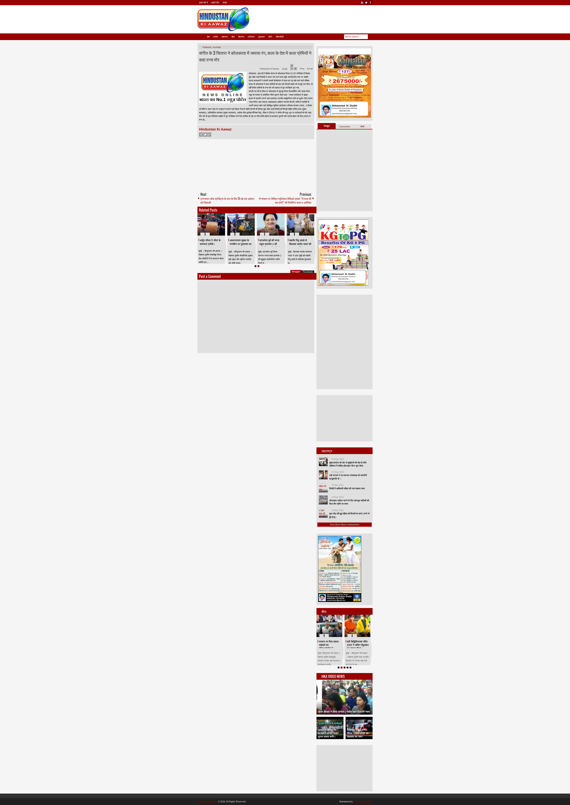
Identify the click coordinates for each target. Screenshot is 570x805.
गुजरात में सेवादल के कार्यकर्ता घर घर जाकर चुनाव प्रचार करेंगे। (328, 733)
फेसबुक (327, 126)
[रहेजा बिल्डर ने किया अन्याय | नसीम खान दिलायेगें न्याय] (344, 697)
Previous (199, 224)
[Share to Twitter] (218, 227)
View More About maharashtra (344, 524)
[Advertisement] (319, 14)
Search (370, 36)
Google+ (209, 134)
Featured (206, 47)
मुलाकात (261, 36)
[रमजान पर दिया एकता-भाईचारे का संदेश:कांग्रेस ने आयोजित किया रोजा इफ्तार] (329, 626)
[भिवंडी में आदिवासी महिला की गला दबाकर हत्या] (323, 487)
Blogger (296, 271)
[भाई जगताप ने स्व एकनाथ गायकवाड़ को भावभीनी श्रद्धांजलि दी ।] (323, 474)
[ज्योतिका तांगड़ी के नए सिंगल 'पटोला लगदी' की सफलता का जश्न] (359, 728)
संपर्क (225, 2)
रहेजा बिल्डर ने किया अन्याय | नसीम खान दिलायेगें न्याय (344, 711)
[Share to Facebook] (214, 227)
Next (312, 224)
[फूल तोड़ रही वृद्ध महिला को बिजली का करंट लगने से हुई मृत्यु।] (323, 513)
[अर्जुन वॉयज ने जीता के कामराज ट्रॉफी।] (211, 224)
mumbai (217, 47)
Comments (344, 126)
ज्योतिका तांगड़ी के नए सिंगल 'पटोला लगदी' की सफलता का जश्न (358, 733)
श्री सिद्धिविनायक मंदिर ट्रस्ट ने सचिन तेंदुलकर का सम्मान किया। (358, 645)
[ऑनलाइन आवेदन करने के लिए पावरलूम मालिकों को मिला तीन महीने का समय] (323, 499)
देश (208, 36)
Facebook (201, 134)
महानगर (225, 36)
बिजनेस (241, 36)
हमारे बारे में (203, 2)
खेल (233, 36)
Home (202, 36)
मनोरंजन (251, 36)
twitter (366, 2)
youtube (362, 2)
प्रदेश (215, 36)
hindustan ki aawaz (363, 801)
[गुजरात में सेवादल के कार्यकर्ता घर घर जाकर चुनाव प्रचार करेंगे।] (329, 728)
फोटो (270, 36)
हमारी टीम (215, 2)
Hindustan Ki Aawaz (270, 68)
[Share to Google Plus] (221, 227)
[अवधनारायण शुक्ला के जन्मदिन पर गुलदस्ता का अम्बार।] (241, 224)
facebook (370, 2)
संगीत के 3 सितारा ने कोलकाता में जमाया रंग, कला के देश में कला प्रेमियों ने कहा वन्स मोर (255, 56)
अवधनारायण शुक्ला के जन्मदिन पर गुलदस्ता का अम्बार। (240, 244)
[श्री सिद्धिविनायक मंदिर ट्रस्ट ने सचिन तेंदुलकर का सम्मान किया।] (357, 626)
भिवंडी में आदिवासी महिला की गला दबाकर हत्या (347, 488)
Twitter (205, 134)
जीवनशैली (280, 36)
